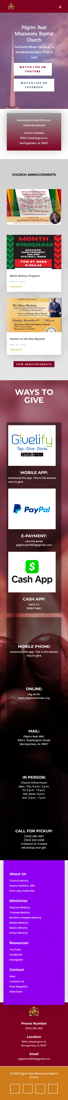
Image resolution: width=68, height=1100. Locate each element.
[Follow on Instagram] (53, 1088)
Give (12, 976)
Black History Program (25, 275)
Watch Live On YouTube (32, 69)
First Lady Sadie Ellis (22, 891)
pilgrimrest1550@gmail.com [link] (34, 1058)
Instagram (16, 960)
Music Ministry (18, 928)
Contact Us (16, 981)
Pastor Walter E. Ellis (22, 886)
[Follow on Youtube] (40, 1088)
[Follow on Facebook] (15, 1088)
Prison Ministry (18, 933)
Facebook (15, 954)
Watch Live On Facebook (34, 85)
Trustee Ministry (19, 912)
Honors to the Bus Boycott (27, 338)
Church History (18, 880)
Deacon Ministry (19, 907)
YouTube (15, 949)
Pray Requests (18, 986)
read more (16, 286)
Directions (15, 991)
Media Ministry (18, 923)
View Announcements (34, 364)
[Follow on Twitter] (27, 1088)
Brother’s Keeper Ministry (25, 917)
